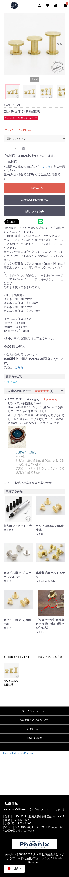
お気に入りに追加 (34, 211)
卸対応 (12, 161)
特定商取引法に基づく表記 (34, 720)
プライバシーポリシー (34, 711)
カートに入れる (34, 188)
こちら (46, 166)
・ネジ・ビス (10, 381)
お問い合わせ (34, 729)
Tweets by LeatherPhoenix (18, 753)
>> (59, 44)
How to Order (34, 738)
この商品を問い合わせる (34, 199)
